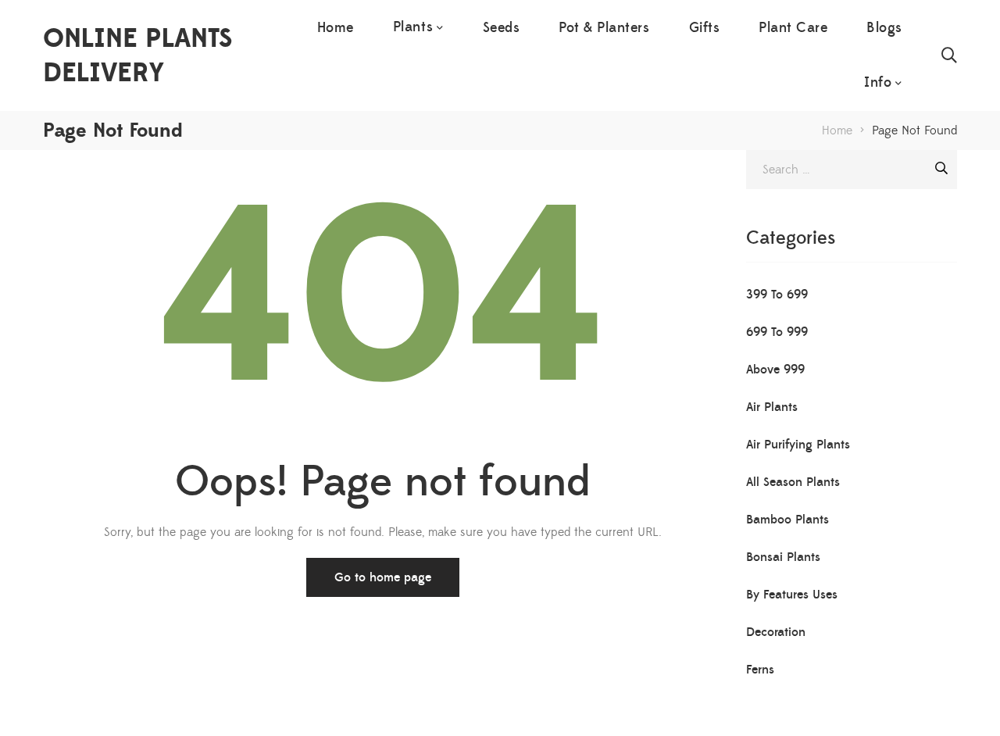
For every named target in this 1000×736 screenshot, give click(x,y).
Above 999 (775, 369)
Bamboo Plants (787, 519)
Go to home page (382, 577)
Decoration (775, 632)
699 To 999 (777, 332)
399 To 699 (777, 294)
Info (877, 82)
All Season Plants (793, 482)
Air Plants (772, 407)
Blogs (884, 28)
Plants (413, 27)
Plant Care (793, 28)
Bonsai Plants (783, 557)
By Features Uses (792, 594)
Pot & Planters (604, 28)
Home (335, 28)
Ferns (760, 669)
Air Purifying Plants (798, 444)
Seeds (501, 28)
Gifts (704, 28)
